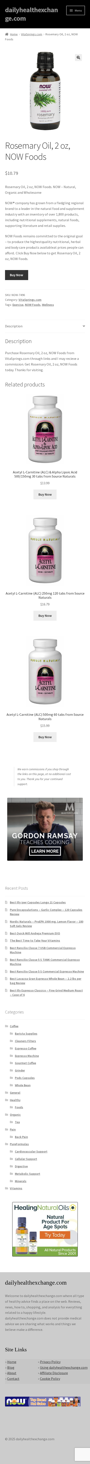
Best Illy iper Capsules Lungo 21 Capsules (38, 902)
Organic (15, 1115)
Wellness (48, 305)
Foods (19, 1107)
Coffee (14, 1026)
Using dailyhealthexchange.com (64, 1367)
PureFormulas (19, 1144)
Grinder (20, 1070)
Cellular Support (26, 1159)
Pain (13, 1129)
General (15, 1093)
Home (14, 34)
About (11, 1373)
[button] (78, 57)
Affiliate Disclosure (54, 1373)
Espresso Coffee (25, 1048)
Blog (10, 1367)
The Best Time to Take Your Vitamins (35, 940)
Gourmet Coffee (25, 1063)
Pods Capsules (25, 1078)
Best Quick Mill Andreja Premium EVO (35, 933)
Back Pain (21, 1137)
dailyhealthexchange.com (31, 14)
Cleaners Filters (25, 1041)
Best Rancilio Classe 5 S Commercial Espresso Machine (47, 971)
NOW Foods (32, 305)
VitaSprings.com (31, 34)
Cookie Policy (50, 1378)
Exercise (17, 305)
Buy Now (16, 275)
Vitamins (16, 1188)
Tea (17, 1122)
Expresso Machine (27, 1056)
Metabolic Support (27, 1174)
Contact (13, 1378)
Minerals (20, 1181)
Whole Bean (23, 1085)
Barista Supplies (26, 1034)
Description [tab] (13, 326)
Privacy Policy (50, 1362)
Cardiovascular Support (31, 1151)
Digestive (21, 1166)
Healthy (15, 1100)
